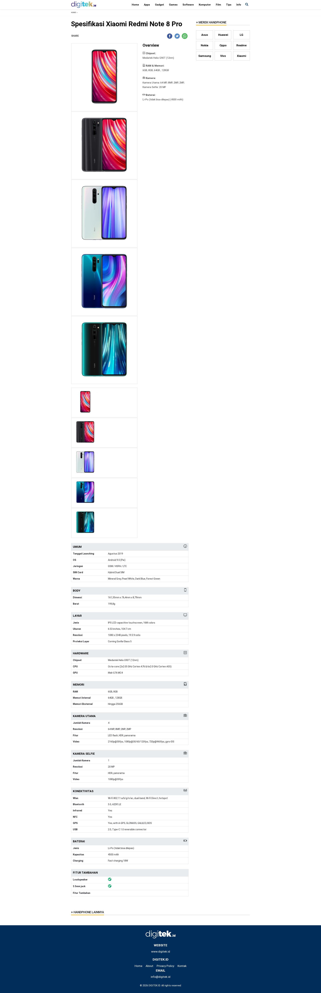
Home (135, 4)
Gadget (159, 4)
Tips (228, 4)
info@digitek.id (160, 976)
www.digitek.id (160, 951)
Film (218, 4)
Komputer (205, 4)
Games (173, 4)
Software (188, 4)
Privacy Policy (165, 966)
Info (238, 4)
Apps (147, 4)
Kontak (182, 966)
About (149, 966)
